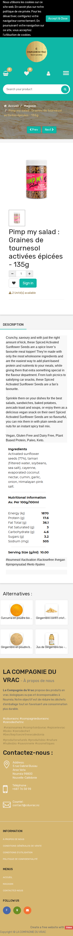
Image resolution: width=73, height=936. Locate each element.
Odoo (69, 927)
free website (50, 927)
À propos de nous (38, 681)
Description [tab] (13, 324)
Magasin (30, 106)
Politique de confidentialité (20, 859)
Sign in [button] (28, 283)
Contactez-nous (13, 890)
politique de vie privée (16, 11)
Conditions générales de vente (22, 845)
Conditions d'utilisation (18, 852)
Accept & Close (58, 18)
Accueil (13, 106)
